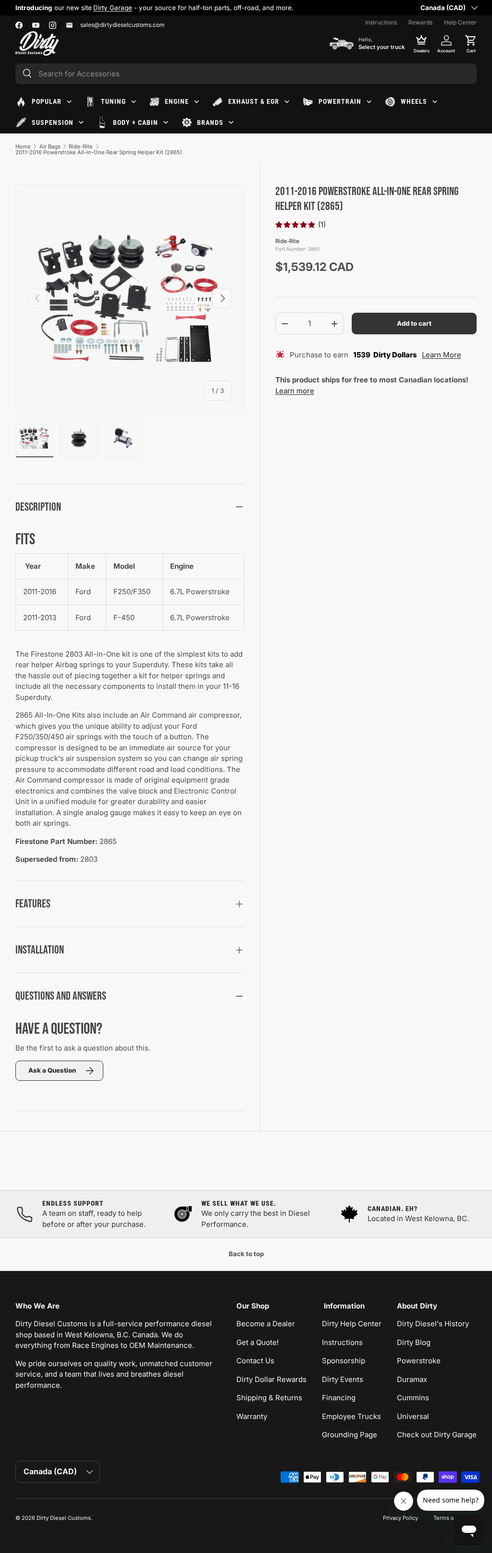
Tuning (113, 101)
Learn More (441, 354)
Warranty (251, 1416)
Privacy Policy (400, 1518)
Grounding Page (349, 1434)
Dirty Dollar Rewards (271, 1379)
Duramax (412, 1379)
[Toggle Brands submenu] (231, 122)
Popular (47, 101)
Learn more (294, 390)
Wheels (414, 101)
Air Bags (50, 146)
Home (23, 146)
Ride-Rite (81, 146)
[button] (470, 43)
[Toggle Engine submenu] (196, 102)
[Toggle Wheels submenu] (435, 102)
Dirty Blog (413, 1342)
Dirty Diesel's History (433, 1323)
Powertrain (340, 101)
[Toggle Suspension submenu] (81, 122)
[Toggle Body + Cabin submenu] (166, 122)
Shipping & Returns (269, 1397)
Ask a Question (52, 1070)
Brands (210, 122)
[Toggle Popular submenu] (69, 102)
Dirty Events (342, 1379)
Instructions (381, 22)
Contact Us (255, 1360)
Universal (413, 1416)
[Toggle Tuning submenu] (133, 102)
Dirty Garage (112, 8)
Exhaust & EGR (253, 101)
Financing (339, 1397)
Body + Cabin (135, 122)
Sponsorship (343, 1360)
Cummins (413, 1397)
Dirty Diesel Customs (64, 1518)
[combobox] (246, 73)
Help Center (460, 22)
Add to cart (414, 323)
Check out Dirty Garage (437, 1434)
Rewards (420, 22)
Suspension (53, 122)
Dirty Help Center (351, 1323)
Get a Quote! (257, 1342)
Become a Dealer (265, 1323)
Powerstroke (419, 1360)
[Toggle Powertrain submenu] (369, 102)
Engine (177, 101)
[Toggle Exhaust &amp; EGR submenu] (287, 102)
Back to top (246, 1254)
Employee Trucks (351, 1416)
